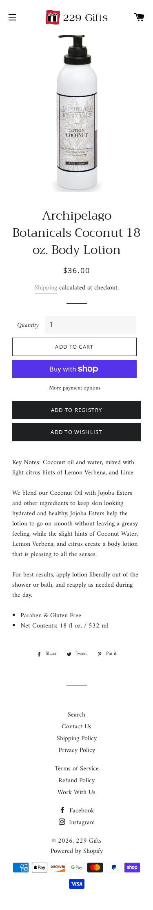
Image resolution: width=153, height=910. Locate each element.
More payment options (74, 388)
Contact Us (76, 726)
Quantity (28, 325)
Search (76, 715)
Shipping (46, 288)
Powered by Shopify (77, 851)
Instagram (81, 822)
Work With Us (76, 792)
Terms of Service (77, 768)
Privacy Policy (76, 750)
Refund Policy (76, 780)
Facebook (80, 811)
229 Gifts (89, 841)
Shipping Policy (77, 738)
